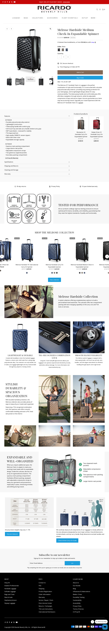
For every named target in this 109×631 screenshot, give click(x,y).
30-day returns (21, 186)
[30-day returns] (15, 187)
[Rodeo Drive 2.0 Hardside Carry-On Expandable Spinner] (96, 123)
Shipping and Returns (11, 166)
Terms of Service (78, 609)
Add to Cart (80, 72)
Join (72, 563)
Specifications (8, 162)
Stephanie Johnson (10, 600)
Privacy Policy (55, 186)
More (93, 18)
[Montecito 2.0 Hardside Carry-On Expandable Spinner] (81, 123)
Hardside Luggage (10, 589)
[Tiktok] (9, 2)
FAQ (40, 586)
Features (7, 116)
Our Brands (76, 586)
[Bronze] (54, 273)
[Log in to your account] (100, 9)
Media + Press (77, 594)
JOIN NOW (66, 2)
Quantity (60, 53)
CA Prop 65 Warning (11, 158)
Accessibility (76, 603)
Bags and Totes (9, 594)
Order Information (44, 594)
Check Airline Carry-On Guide (67, 540)
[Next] (11, 29)
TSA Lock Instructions (46, 609)
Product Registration (45, 591)
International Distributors (47, 612)
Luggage (16, 18)
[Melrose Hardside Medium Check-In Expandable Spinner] (82, 250)
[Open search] (97, 9)
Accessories (52, 18)
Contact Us (42, 583)
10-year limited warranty (90, 186)
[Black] (57, 273)
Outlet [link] (85, 18)
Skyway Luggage (9, 603)
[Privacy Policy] (49, 187)
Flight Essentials (70, 18)
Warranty (7, 174)
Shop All (7, 583)
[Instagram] (5, 2)
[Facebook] (3, 2)
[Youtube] (14, 2)
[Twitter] (12, 2)
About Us (76, 583)
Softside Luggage (10, 591)
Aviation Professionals (11, 586)
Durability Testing (78, 597)
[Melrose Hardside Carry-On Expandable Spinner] (55, 250)
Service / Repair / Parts (46, 600)
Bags (26, 18)
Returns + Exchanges (45, 606)
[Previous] (7, 29)
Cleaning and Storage (11, 170)
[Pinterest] (7, 2)
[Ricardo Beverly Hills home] (54, 11)
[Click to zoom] (50, 29)
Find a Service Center (45, 603)
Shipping (41, 589)
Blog (74, 589)
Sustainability (77, 600)
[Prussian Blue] (52, 273)
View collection (54, 280)
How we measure (12, 534)
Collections (37, 18)
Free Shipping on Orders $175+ (70, 67)
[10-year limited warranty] (80, 187)
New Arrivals (8, 597)
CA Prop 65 (76, 612)
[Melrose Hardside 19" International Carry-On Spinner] (27, 250)
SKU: (58, 82)
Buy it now (80, 78)
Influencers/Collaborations (81, 591)
